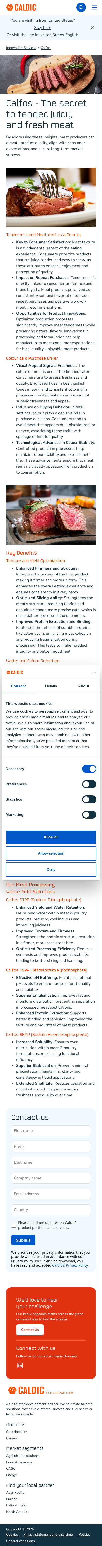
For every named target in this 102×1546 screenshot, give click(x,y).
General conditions (20, 1541)
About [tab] (83, 686)
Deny (51, 869)
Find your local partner (30, 1485)
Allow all (51, 837)
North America (17, 1511)
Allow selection (51, 853)
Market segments (25, 1449)
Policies (84, 1534)
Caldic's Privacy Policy (70, 1265)
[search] (81, 7)
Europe (11, 1499)
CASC (10, 1468)
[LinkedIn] (20, 1365)
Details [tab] (51, 686)
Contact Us (30, 1330)
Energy (11, 1475)
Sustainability (16, 1431)
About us (15, 1425)
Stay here (42, 27)
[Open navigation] (94, 7)
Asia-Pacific (15, 1492)
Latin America (16, 1505)
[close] (92, 28)
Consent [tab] (18, 686)
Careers (12, 1438)
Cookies (12, 1534)
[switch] (89, 784)
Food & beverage (19, 1462)
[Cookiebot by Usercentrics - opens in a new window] (74, 672)
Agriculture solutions (22, 1455)
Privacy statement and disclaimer (48, 1534)
